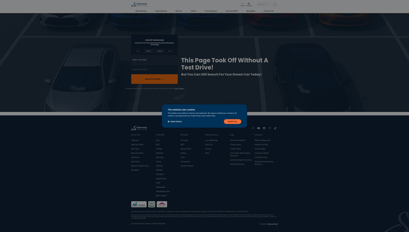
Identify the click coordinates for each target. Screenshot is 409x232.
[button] (175, 121)
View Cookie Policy (208, 116)
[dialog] (204, 116)
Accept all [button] (232, 121)
